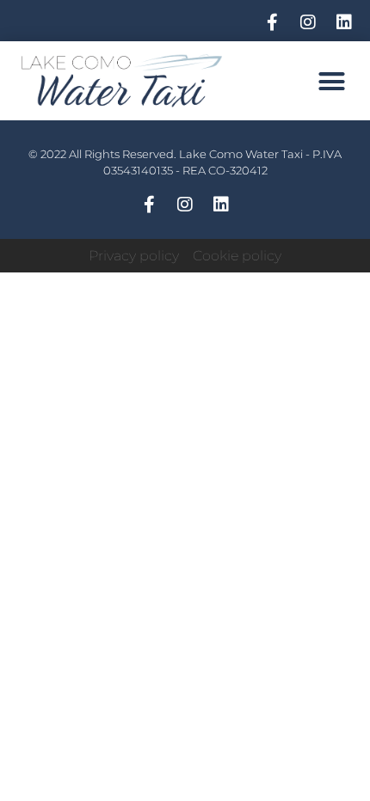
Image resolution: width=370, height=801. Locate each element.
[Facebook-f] (272, 22)
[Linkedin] (344, 22)
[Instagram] (308, 22)
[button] (332, 80)
